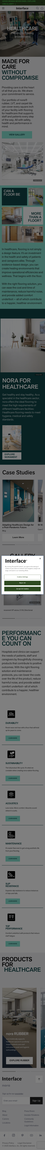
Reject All (22, 583)
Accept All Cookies (22, 589)
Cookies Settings (22, 577)
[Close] (40, 558)
